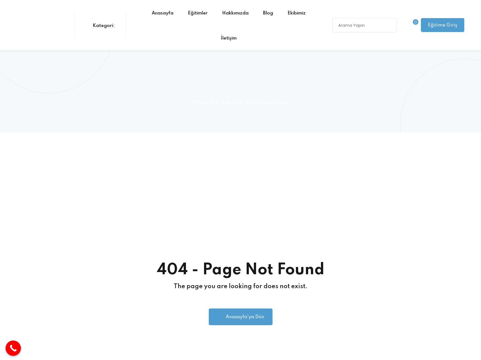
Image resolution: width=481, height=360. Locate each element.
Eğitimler (198, 13)
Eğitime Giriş (442, 25)
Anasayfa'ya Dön (245, 317)
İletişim (229, 38)
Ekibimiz (297, 13)
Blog (268, 13)
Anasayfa (162, 13)
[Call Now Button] (13, 348)
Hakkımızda (235, 13)
